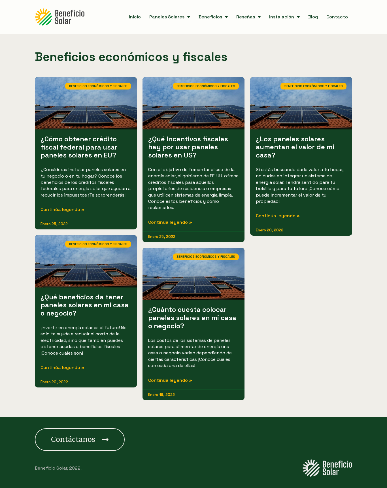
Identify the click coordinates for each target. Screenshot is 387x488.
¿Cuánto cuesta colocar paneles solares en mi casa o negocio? (192, 317)
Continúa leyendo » (62, 209)
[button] (80, 439)
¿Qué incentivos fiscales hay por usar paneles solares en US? (188, 147)
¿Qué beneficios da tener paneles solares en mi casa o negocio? (85, 305)
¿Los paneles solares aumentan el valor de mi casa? (295, 147)
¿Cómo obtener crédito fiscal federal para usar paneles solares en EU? (79, 147)
